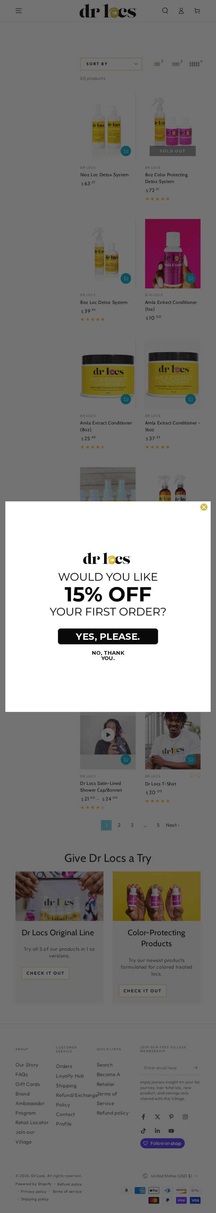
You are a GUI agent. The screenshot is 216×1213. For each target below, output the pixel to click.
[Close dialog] (204, 507)
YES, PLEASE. (108, 636)
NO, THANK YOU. (108, 655)
